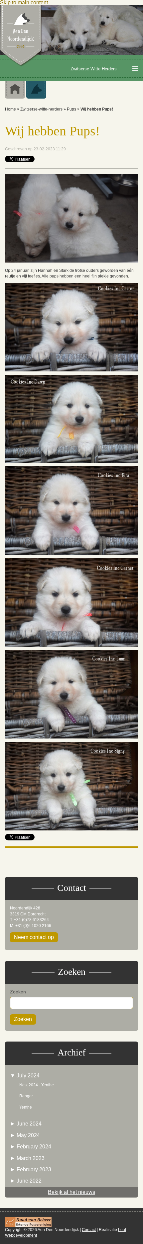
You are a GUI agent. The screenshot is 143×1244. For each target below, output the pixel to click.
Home (10, 109)
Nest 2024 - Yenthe (36, 1085)
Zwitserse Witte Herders (94, 68)
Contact (89, 1229)
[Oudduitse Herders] (36, 90)
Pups (71, 109)
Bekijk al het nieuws (71, 1192)
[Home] (21, 36)
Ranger (26, 1096)
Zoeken (18, 991)
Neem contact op (34, 937)
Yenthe (25, 1107)
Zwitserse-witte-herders (41, 109)
